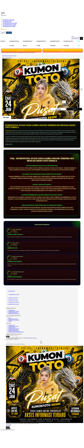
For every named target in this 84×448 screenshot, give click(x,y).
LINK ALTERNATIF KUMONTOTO (16, 331)
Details (6, 117)
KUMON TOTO (11, 327)
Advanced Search (75, 38)
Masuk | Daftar (8, 20)
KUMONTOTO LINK (9, 26)
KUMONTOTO (7, 21)
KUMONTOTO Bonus (13, 318)
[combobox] (77, 37)
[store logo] (4, 29)
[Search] (81, 38)
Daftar (9, 32)
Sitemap (10, 321)
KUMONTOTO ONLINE (13, 302)
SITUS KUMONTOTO (13, 329)
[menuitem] (14, 43)
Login (3, 32)
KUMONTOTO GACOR (10, 23)
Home (2, 52)
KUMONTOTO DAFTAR (13, 330)
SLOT (10, 424)
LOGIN (63, 50)
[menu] (38, 43)
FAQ (9, 317)
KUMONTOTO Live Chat (13, 320)
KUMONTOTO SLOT (13, 297)
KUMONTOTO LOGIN (9, 24)
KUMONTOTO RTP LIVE (13, 313)
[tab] (6, 117)
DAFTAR (21, 50)
